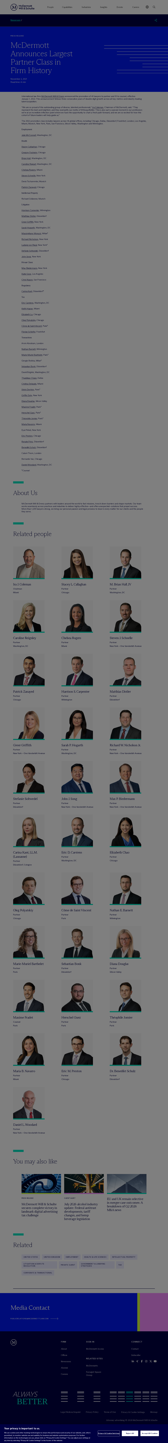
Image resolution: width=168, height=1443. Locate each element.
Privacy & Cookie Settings (109, 1433)
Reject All (130, 1433)
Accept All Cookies (150, 1433)
